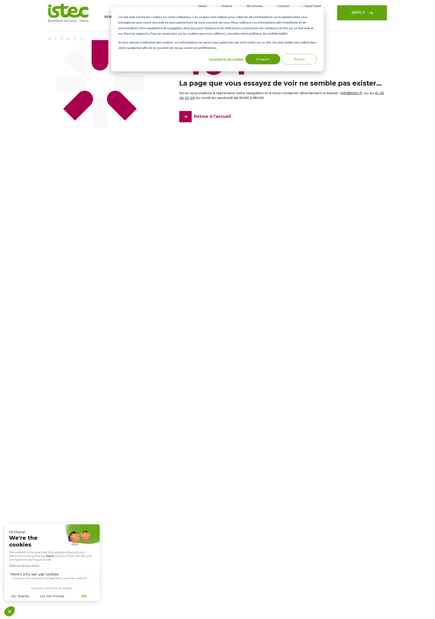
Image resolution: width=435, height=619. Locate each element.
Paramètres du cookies (226, 59)
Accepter (263, 59)
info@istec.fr (351, 93)
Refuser (299, 59)
